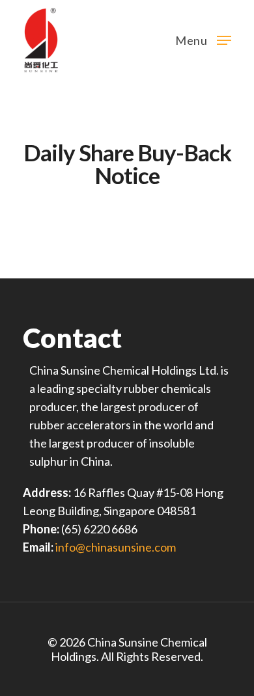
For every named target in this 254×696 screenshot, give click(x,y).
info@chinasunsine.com (115, 547)
